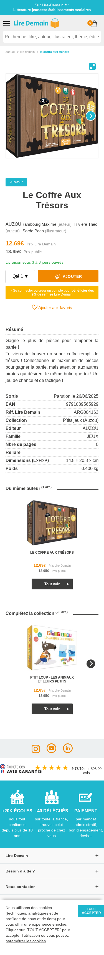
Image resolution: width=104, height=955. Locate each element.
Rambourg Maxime (38, 224)
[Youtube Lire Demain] (51, 751)
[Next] (91, 116)
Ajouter (72, 277)
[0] (94, 24)
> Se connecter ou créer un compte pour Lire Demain (52, 292)
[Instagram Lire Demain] (36, 751)
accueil (10, 51)
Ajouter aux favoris (54, 307)
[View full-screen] (92, 66)
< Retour (16, 182)
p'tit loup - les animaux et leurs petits (52, 679)
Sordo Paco (33, 231)
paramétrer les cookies (26, 941)
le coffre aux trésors (52, 552)
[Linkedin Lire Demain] (68, 751)
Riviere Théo (85, 224)
